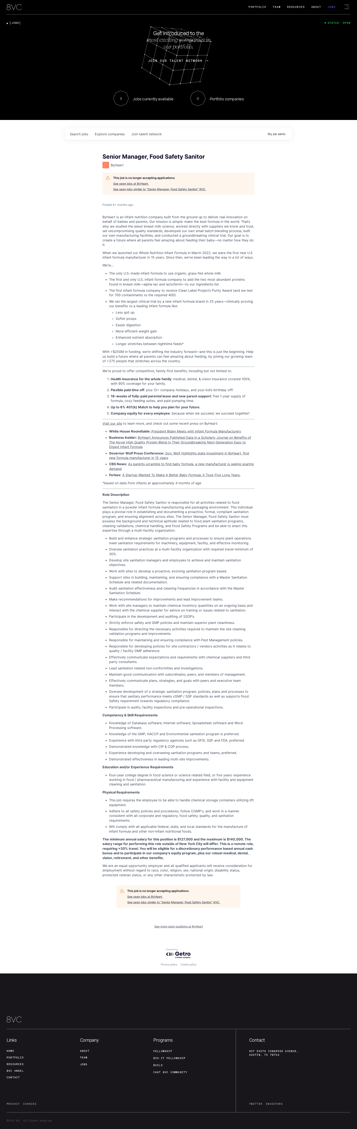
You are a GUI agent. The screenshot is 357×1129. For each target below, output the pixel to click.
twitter (255, 1104)
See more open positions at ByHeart (178, 926)
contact (13, 1077)
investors (274, 1104)
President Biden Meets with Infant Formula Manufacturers (196, 431)
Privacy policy (169, 964)
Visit (105, 423)
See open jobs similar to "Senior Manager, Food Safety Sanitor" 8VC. (159, 189)
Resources (296, 7)
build (158, 1065)
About (316, 7)
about (84, 1051)
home (10, 1051)
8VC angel (15, 1070)
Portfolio (257, 7)
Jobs (332, 7)
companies (110, 134)
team (84, 1057)
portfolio (15, 1057)
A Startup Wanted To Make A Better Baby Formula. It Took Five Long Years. (181, 475)
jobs (79, 134)
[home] (14, 7)
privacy (13, 1104)
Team (277, 7)
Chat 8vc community (170, 1072)
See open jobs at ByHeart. (131, 183)
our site (115, 423)
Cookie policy (188, 964)
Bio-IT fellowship (169, 1058)
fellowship (162, 1051)
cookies (29, 1104)
